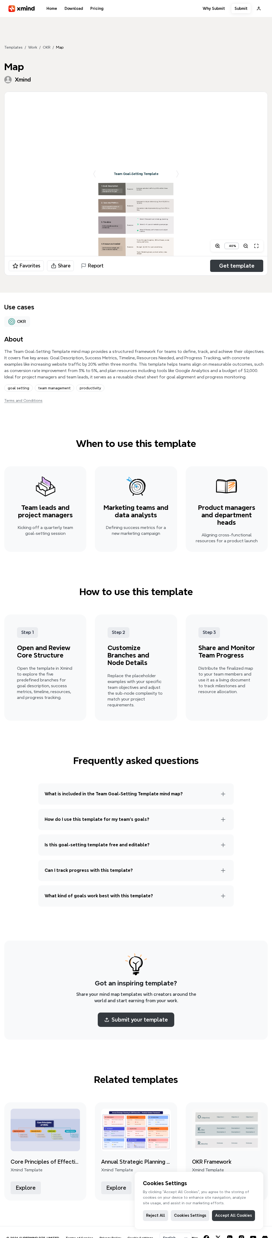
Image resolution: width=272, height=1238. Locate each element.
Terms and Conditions (23, 400)
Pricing (96, 8)
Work (32, 47)
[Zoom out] (245, 246)
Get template (236, 266)
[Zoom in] (217, 246)
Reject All (155, 1215)
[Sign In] (259, 8)
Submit (241, 8)
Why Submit (214, 8)
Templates (13, 47)
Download (74, 8)
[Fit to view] (256, 246)
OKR (46, 47)
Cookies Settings (190, 1215)
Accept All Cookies (233, 1215)
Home (51, 8)
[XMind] (21, 8)
